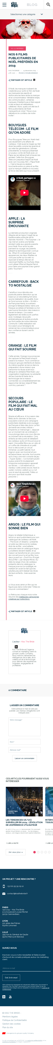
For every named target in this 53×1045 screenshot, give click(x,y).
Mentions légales (10, 1016)
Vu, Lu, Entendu (17, 48)
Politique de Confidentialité (14, 1020)
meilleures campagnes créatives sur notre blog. (24, 598)
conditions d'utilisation (9, 1042)
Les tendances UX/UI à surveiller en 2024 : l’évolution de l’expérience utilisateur (24, 822)
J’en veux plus (15, 852)
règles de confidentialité (34, 1040)
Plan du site (7, 1027)
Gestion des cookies (11, 1024)
